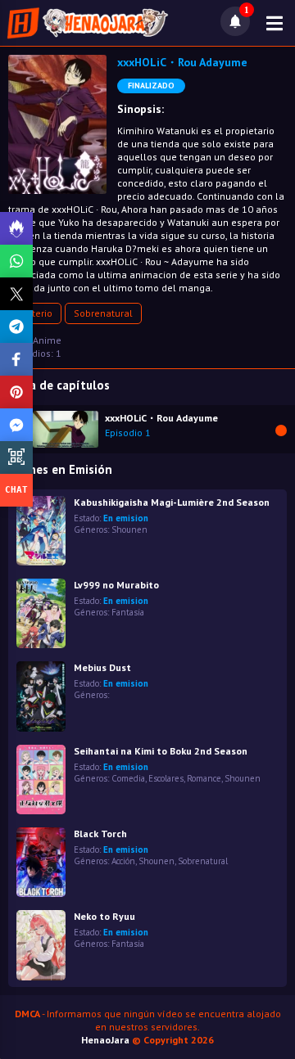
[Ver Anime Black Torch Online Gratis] (41, 862)
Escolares (166, 778)
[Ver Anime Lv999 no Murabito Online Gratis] (41, 613)
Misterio (34, 313)
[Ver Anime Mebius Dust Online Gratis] (41, 696)
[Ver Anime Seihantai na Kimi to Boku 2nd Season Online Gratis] (41, 779)
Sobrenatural (103, 313)
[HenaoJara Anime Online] (88, 23)
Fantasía (127, 612)
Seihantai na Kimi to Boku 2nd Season (160, 751)
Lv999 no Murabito (116, 585)
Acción (123, 861)
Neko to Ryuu (104, 916)
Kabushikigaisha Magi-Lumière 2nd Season (172, 502)
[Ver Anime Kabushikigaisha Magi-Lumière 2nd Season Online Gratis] (41, 531)
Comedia (128, 778)
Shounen (129, 529)
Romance (204, 778)
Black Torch (100, 833)
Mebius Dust (102, 667)
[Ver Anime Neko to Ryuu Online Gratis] (41, 945)
